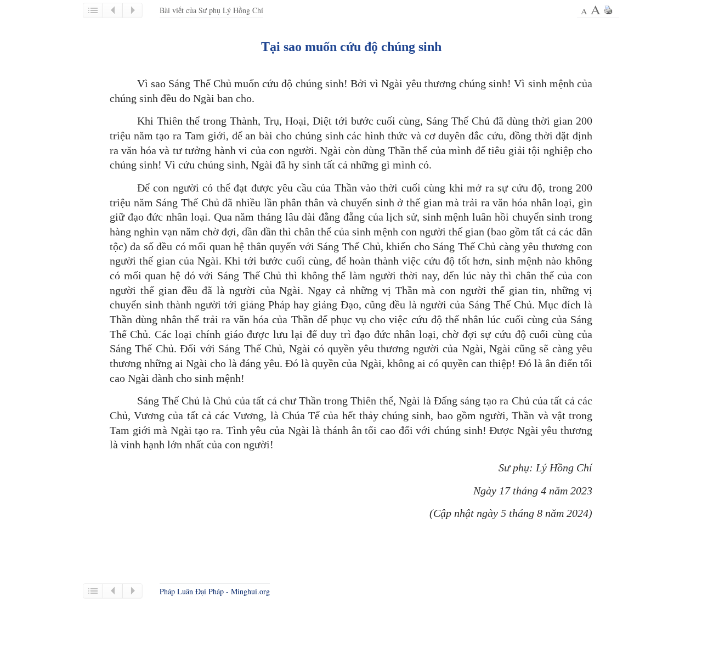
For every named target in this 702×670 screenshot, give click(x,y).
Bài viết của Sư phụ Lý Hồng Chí (211, 10)
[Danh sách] (93, 10)
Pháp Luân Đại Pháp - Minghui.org (215, 591)
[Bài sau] (132, 10)
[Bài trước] (112, 10)
